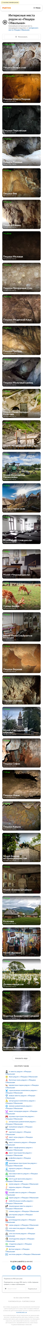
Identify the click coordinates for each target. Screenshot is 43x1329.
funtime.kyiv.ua (14, 1301)
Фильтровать (22, 37)
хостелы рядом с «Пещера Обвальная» (24, 1254)
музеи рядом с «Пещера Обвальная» (23, 1184)
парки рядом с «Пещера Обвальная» (24, 1198)
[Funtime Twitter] (29, 1267)
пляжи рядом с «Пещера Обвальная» (24, 1211)
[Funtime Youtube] (24, 1267)
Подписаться (32, 1289)
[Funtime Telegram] (14, 1267)
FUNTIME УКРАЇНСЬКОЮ (10, 2)
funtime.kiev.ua (21, 1312)
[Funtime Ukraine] (6, 7)
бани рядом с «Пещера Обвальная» (23, 1077)
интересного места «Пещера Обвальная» (23, 29)
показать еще (21, 1058)
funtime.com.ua (28, 1301)
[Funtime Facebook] (19, 1267)
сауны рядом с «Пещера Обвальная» (24, 1225)
